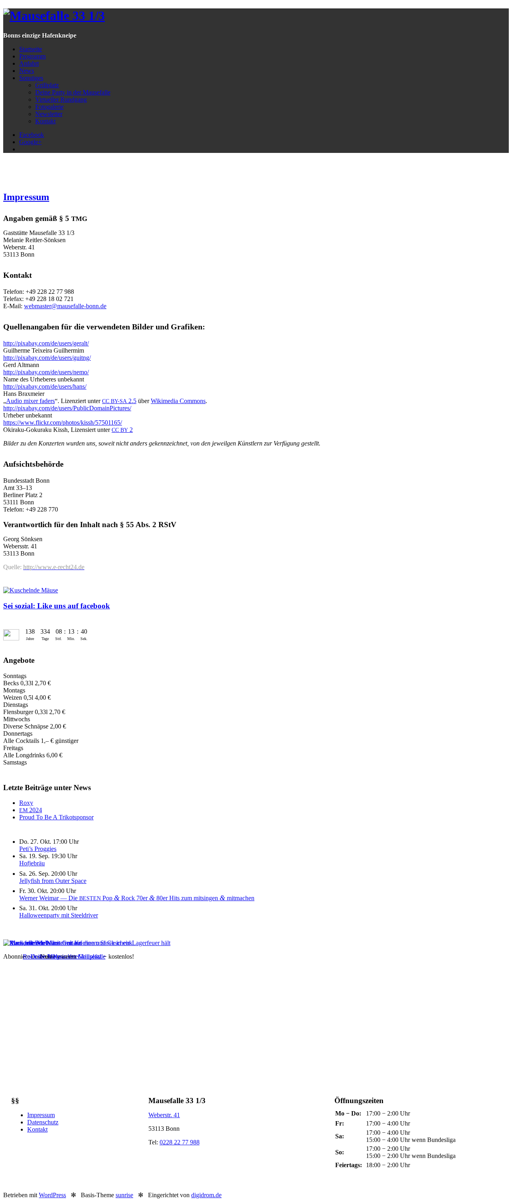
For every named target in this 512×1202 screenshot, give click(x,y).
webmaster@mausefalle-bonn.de (65, 306)
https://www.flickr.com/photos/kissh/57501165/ (62, 422)
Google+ (30, 141)
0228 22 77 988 (180, 1142)
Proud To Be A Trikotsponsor (56, 817)
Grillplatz (47, 85)
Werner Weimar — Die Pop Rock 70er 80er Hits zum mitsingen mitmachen (136, 898)
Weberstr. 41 (164, 1115)
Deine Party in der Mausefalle (72, 92)
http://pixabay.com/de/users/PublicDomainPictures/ (67, 408)
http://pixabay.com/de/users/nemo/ (46, 372)
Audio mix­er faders (30, 400)
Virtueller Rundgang (61, 99)
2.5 (119, 400)
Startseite (30, 49)
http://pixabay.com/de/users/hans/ (44, 386)
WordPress (52, 1195)
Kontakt (45, 121)
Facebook (31, 134)
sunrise (124, 1195)
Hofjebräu (32, 863)
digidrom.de (206, 1195)
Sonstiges (31, 77)
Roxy (26, 802)
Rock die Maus (42, 956)
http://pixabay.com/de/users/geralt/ (46, 343)
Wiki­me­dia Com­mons (178, 400)
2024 (30, 810)
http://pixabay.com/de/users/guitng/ (47, 357)
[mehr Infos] (86, 942)
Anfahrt (29, 63)
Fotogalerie (49, 106)
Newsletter (48, 113)
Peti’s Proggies (37, 848)
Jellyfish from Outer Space (52, 880)
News (26, 70)
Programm (32, 56)
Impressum (26, 197)
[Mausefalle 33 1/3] (54, 15)
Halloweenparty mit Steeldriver (58, 915)
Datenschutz (42, 1122)
